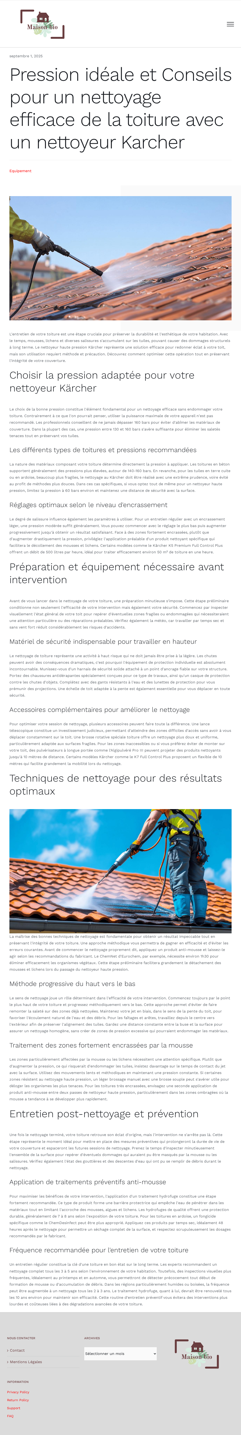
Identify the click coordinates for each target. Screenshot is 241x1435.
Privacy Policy (18, 1392)
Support (13, 1408)
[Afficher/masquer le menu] (230, 24)
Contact (17, 1350)
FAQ (10, 1416)
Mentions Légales (26, 1362)
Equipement (20, 171)
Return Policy (18, 1400)
